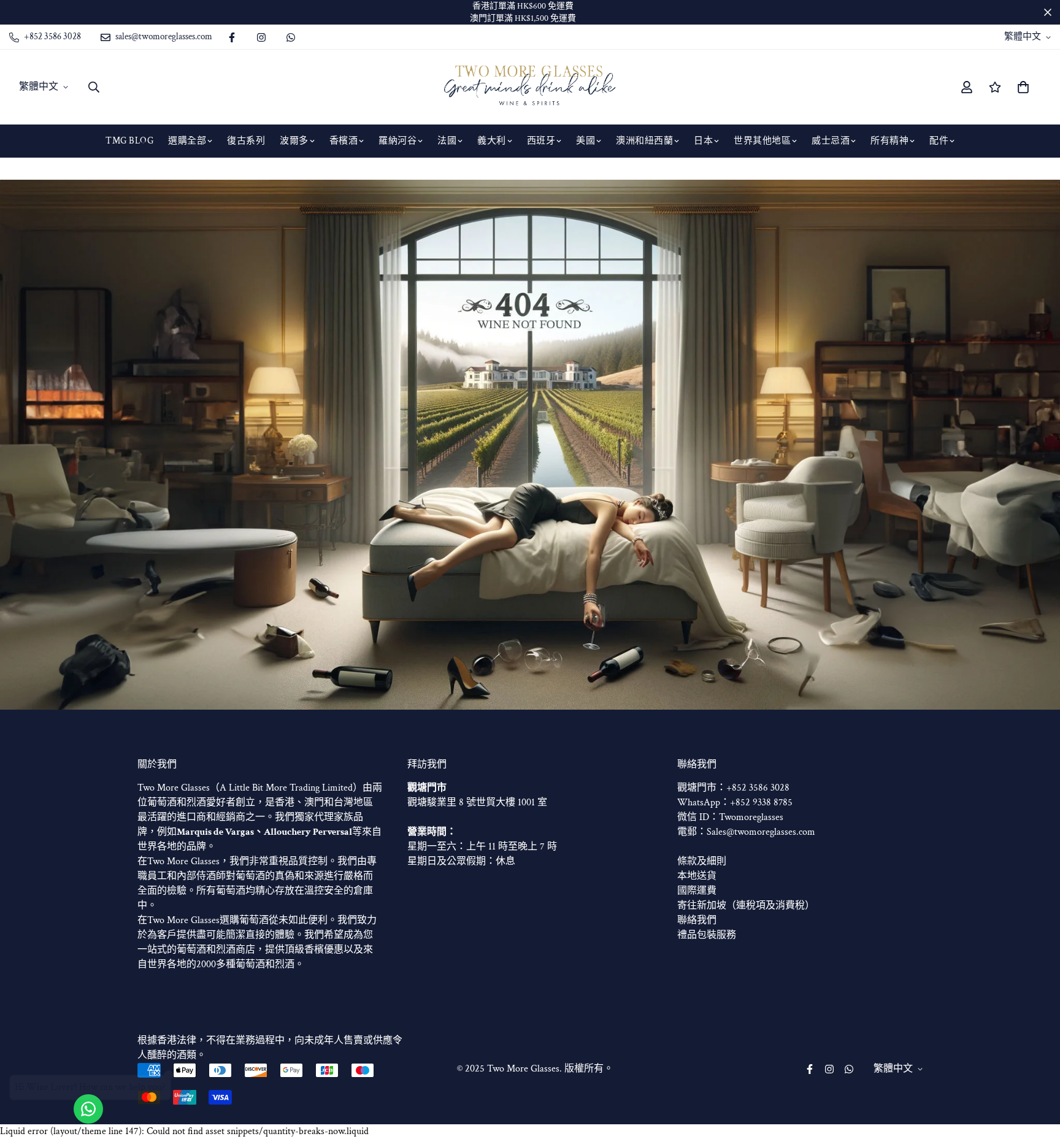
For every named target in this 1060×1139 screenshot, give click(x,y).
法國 (446, 141)
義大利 (491, 141)
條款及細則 (701, 861)
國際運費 (696, 890)
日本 (703, 141)
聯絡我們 (696, 920)
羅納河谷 (397, 141)
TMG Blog (129, 141)
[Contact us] (88, 1109)
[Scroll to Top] (1036, 1072)
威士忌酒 (831, 141)
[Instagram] (261, 37)
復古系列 (246, 141)
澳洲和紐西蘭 (644, 141)
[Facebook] (232, 37)
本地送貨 (696, 876)
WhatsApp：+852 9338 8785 (735, 802)
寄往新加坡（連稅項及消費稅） (746, 905)
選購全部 (187, 141)
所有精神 (889, 141)
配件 (938, 141)
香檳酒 (343, 141)
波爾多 (294, 141)
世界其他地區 (762, 141)
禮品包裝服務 (706, 935)
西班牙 (541, 141)
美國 (585, 141)
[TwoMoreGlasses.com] (530, 87)
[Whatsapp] (290, 37)
